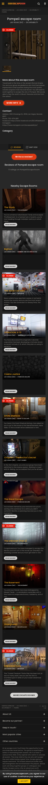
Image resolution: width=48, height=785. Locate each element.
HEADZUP (20, 293)
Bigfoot (8, 249)
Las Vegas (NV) (21, 10)
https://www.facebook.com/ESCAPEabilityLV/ (27, 121)
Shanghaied (10, 624)
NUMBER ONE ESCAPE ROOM (27, 252)
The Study (9, 207)
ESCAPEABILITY (32, 22)
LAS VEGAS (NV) (16, 22)
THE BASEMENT (22, 210)
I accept (24, 781)
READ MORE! (10, 266)
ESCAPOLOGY (22, 627)
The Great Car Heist (14, 291)
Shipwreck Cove (12, 666)
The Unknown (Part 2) (15, 541)
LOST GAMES (21, 460)
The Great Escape (13, 499)
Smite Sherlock (12, 416)
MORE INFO (12, 103)
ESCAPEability (34, 10)
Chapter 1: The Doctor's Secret (20, 457)
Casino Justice (12, 374)
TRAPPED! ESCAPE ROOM (26, 335)
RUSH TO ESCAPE (23, 418)
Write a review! (24, 156)
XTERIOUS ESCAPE (23, 377)
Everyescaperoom (8, 10)
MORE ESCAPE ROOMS (24, 695)
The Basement (12, 582)
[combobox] (45, 3)
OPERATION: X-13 (12, 332)
